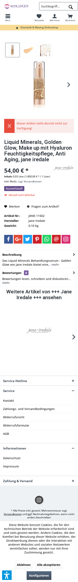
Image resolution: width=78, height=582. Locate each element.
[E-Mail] (56, 239)
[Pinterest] (37, 239)
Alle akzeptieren (48, 565)
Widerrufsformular (16, 425)
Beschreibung (12, 255)
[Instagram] (66, 239)
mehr (55, 265)
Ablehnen (24, 565)
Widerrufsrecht (13, 417)
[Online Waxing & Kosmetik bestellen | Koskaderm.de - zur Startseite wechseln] (19, 6)
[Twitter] (27, 239)
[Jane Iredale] (39, 330)
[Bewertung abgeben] (28, 164)
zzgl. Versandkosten (30, 181)
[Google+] (18, 239)
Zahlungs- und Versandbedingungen (29, 409)
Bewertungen (11, 273)
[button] (7, 575)
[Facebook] (8, 239)
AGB (6, 434)
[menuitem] (8, 17)
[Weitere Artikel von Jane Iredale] (63, 167)
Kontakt (8, 401)
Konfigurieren (39, 575)
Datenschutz (12, 458)
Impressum (11, 466)
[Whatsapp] (46, 239)
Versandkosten (13, 514)
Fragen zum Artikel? (45, 206)
